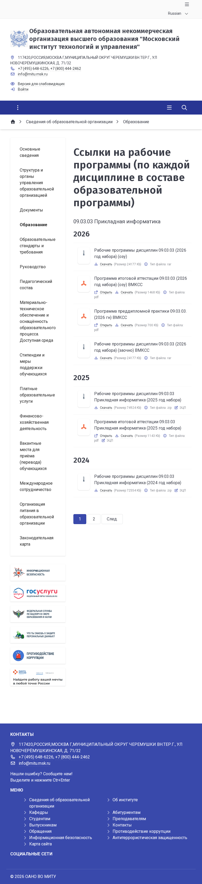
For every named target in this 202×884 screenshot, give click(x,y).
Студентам (39, 818)
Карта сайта (40, 843)
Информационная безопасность (60, 837)
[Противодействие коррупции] (37, 655)
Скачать (106, 264)
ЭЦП (182, 408)
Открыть (106, 292)
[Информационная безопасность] (37, 572)
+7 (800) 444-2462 (65, 68)
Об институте (125, 799)
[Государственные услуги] (37, 593)
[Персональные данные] (37, 635)
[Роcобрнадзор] (37, 614)
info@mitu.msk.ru (33, 74)
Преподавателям (129, 818)
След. (112, 518)
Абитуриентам (126, 812)
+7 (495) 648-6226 (33, 68)
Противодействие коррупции (141, 831)
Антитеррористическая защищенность (150, 837)
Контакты (122, 825)
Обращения (40, 831)
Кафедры (38, 812)
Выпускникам (43, 825)
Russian (174, 13)
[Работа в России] (37, 677)
